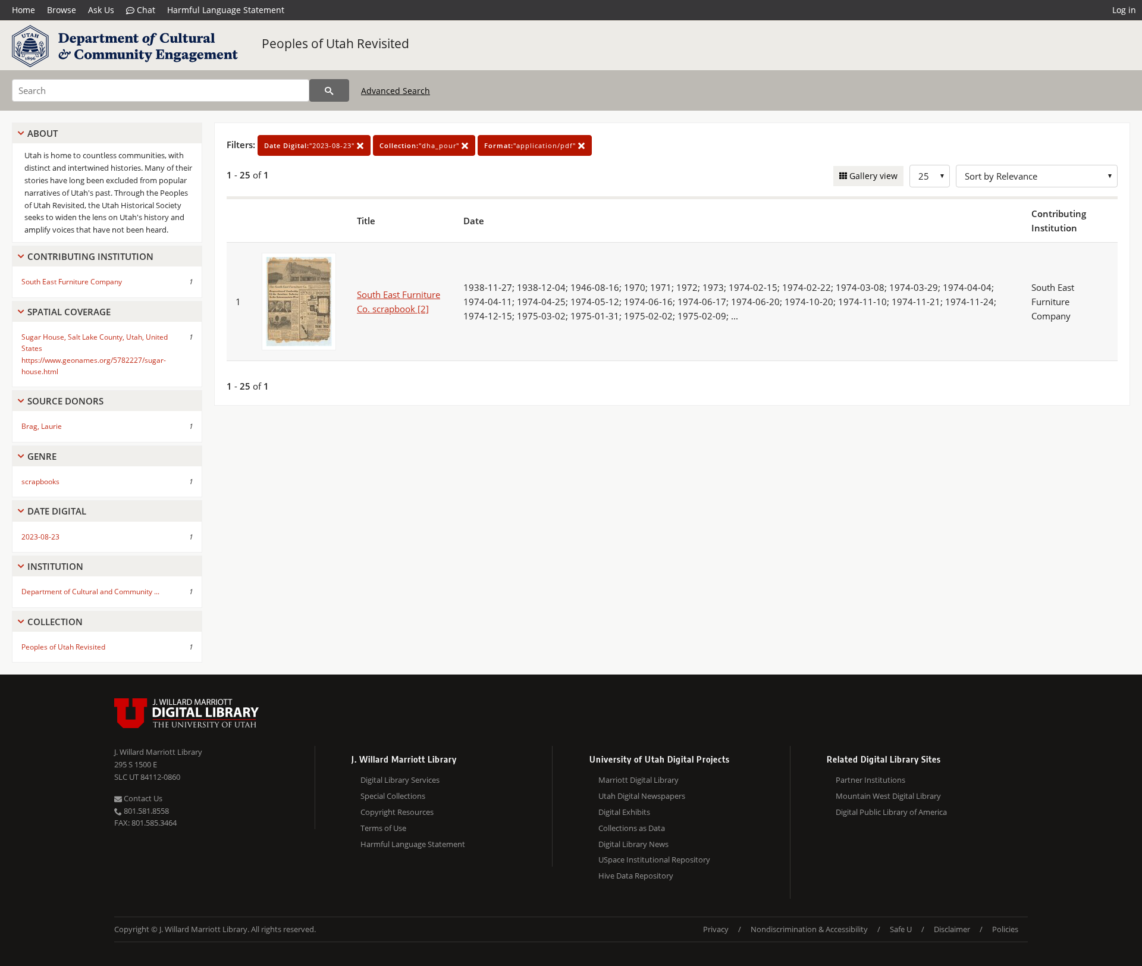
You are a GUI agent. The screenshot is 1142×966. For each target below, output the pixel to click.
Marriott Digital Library (638, 779)
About (42, 133)
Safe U (901, 929)
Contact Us (142, 798)
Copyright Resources (397, 812)
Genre (42, 456)
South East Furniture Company (71, 282)
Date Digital (56, 511)
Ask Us (101, 9)
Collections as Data (631, 828)
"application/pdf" (531, 145)
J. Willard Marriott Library (158, 752)
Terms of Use (383, 828)
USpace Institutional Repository (654, 859)
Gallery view (872, 175)
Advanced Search (395, 90)
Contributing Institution (90, 256)
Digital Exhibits (624, 812)
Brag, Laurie (41, 426)
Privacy (716, 929)
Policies (1005, 929)
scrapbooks (40, 481)
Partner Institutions (870, 779)
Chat (144, 9)
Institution (55, 566)
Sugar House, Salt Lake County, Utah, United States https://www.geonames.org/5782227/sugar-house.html (94, 354)
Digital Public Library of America (891, 812)
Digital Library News (633, 844)
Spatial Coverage (69, 312)
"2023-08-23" (310, 145)
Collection (55, 622)
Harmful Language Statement (225, 9)
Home (23, 9)
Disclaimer (952, 929)
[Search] (329, 90)
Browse (61, 9)
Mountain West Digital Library (888, 796)
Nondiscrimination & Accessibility (809, 929)
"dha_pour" (420, 145)
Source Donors (65, 401)
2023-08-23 (40, 537)
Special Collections (392, 796)
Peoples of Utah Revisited (335, 43)
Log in (1124, 9)
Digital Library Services (400, 779)
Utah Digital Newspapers (641, 796)
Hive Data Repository (635, 875)
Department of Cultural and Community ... (90, 591)
